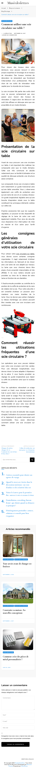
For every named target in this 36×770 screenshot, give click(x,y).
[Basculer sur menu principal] (2, 3)
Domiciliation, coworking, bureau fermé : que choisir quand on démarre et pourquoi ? (20, 503)
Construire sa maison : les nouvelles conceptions (14, 611)
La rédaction (8, 33)
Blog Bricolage (7, 21)
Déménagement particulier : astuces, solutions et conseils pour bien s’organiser (19, 513)
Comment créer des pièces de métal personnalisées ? (15, 658)
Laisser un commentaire (9, 35)
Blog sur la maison (21, 559)
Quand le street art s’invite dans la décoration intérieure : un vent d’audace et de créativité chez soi (19, 485)
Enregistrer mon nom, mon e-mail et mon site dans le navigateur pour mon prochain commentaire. (17, 737)
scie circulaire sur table (25, 254)
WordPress (24, 766)
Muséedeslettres (18, 3)
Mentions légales (28, 759)
